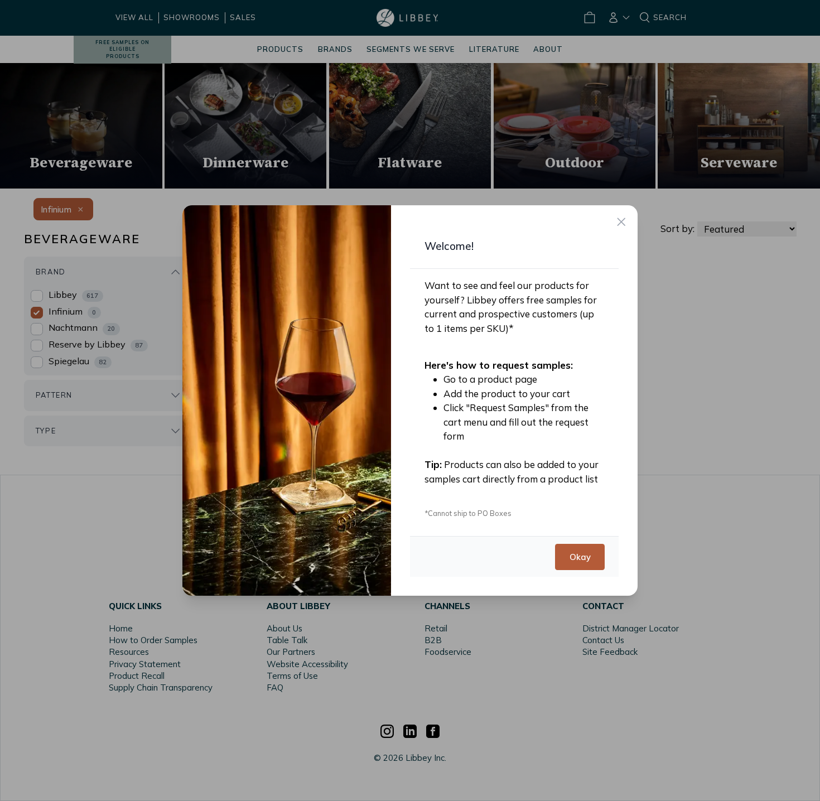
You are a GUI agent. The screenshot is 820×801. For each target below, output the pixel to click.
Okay (579, 556)
